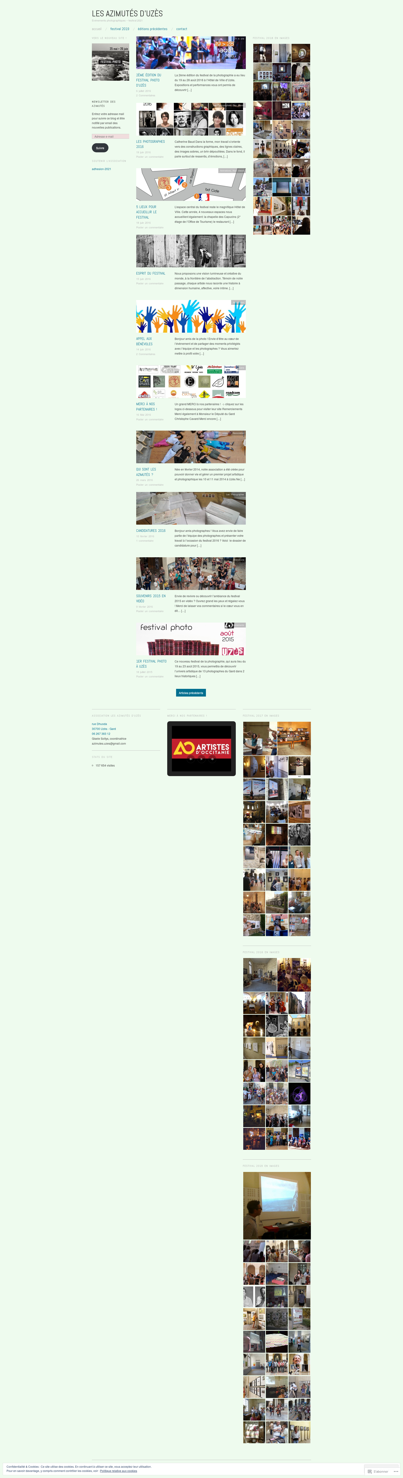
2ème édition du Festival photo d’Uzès (148, 80)
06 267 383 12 (101, 734)
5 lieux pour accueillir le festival (146, 212)
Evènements (238, 625)
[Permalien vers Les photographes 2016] (191, 120)
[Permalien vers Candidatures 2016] (191, 510)
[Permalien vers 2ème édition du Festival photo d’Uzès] (191, 54)
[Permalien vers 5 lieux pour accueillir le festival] (191, 186)
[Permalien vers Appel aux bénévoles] (191, 318)
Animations (225, 170)
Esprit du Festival (150, 273)
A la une (239, 38)
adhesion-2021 (101, 169)
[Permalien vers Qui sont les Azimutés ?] (191, 448)
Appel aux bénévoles (144, 341)
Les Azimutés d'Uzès (127, 13)
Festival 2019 (119, 29)
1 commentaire (144, 540)
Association (238, 302)
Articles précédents (191, 693)
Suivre (100, 148)
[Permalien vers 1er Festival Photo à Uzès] (191, 640)
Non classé (238, 105)
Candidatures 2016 (151, 530)
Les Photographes (222, 105)
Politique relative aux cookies (118, 1471)
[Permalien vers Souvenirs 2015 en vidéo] (191, 575)
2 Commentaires (145, 95)
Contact (181, 29)
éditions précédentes (152, 29)
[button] (262, 53)
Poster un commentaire (149, 156)
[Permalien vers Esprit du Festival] (191, 252)
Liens (241, 367)
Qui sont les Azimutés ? (146, 472)
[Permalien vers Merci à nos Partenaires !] (191, 383)
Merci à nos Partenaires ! (146, 406)
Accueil (96, 29)
